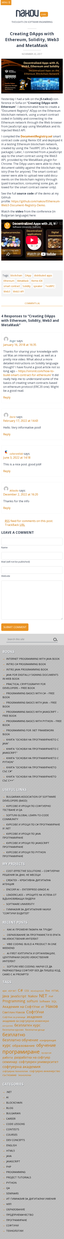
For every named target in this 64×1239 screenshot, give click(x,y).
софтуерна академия (21, 1066)
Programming (13, 1001)
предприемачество (19, 1214)
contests (12, 1129)
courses (11, 1134)
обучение (46, 1045)
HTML (55, 990)
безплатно (13, 1034)
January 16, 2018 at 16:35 (19, 345)
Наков (52, 1006)
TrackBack (15, 525)
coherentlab (16, 453)
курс (6, 1045)
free (47, 990)
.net (9, 1092)
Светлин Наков (13, 1012)
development (37, 990)
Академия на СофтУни (21, 1006)
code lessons (15, 1124)
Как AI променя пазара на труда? (29, 929)
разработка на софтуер (32, 1057)
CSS (27, 990)
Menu (6, 2)
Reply (6, 397)
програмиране (21, 1051)
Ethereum (9, 280)
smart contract (12, 286)
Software (44, 1001)
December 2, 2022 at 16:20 (20, 494)
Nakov (33, 996)
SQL (54, 1001)
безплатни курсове (13, 1029)
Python (11, 1182)
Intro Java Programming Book (27, 669)
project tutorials (18, 1177)
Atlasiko (14, 490)
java (9, 1156)
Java (5, 996)
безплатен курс (27, 1025)
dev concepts (15, 1140)
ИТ (42, 1007)
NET (43, 996)
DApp (28, 275)
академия (34, 1017)
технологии (24, 1075)
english (11, 1145)
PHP (51, 996)
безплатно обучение (20, 1040)
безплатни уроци (35, 1029)
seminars (12, 1193)
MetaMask (23, 280)
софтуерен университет (38, 1061)
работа (7, 1057)
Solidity (27, 286)
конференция (48, 1040)
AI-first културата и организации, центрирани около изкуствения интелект (28, 957)
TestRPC (50, 286)
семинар (9, 1061)
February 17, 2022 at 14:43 (20, 421)
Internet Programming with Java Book (33, 658)
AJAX (4, 990)
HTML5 (10, 1150)
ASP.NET (12, 990)
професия (46, 1052)
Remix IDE (37, 280)
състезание (9, 1075)
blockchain (16, 275)
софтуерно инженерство (45, 1071)
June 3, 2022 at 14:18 (16, 458)
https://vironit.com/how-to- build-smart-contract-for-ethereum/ (29, 373)
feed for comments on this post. (29, 521)
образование (23, 1045)
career (10, 1118)
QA (8, 1188)
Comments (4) (32, 303)
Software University (20, 904)
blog (9, 1108)
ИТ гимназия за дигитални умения (31, 1198)
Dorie (13, 417)
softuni (32, 1001)
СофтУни (35, 1012)
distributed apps (43, 275)
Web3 (7, 291)
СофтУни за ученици (13, 1017)
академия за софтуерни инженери (25, 1021)
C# (20, 990)
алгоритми (7, 1026)
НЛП (8, 1204)
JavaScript (18, 996)
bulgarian (13, 1113)
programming (15, 1172)
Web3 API (18, 291)
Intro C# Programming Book (26, 664)
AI (7, 1097)
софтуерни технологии (15, 1071)
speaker (37, 286)
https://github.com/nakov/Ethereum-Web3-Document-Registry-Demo (30, 203)
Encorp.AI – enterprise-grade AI (27, 889)
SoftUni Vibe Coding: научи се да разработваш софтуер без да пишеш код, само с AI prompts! (31, 970)
